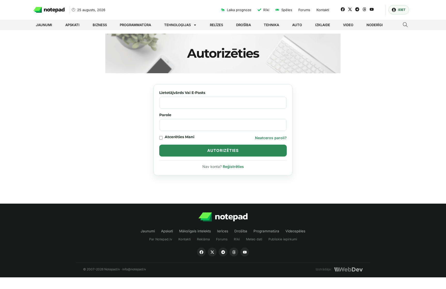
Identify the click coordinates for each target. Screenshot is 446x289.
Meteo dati (254, 239)
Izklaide (322, 25)
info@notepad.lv (134, 269)
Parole (165, 115)
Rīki (237, 239)
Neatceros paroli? (271, 138)
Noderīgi (375, 25)
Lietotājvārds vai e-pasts (182, 92)
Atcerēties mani (179, 137)
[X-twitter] (350, 9)
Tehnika (271, 25)
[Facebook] (343, 9)
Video (348, 25)
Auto (297, 25)
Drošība (243, 25)
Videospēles (295, 231)
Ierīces (222, 231)
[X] (212, 252)
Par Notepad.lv (160, 239)
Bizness (100, 25)
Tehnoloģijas (177, 25)
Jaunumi (44, 25)
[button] (405, 25)
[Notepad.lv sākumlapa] (223, 216)
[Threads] (364, 9)
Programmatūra (135, 25)
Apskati (72, 25)
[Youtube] (372, 9)
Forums (222, 239)
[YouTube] (244, 252)
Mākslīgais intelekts (195, 231)
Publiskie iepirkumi (282, 239)
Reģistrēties (233, 166)
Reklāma (203, 239)
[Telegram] (357, 9)
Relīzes (216, 25)
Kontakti (184, 239)
